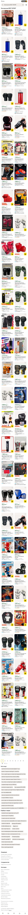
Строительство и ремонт (6, 895)
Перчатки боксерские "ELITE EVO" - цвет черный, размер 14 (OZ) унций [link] (20, 57)
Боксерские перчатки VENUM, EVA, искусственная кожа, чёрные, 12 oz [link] (6, 283)
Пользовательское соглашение (7, 901)
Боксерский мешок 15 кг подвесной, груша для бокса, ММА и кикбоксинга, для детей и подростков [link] (7, 357)
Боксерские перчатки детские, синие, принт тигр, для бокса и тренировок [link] (20, 506)
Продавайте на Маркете (6, 856)
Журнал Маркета (4, 906)
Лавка (8, 913)
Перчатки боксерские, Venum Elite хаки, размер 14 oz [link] (20, 283)
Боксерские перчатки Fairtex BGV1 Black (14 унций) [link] (19, 431)
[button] (26, 5)
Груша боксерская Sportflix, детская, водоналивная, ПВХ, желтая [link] (7, 159)
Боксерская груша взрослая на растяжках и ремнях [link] (20, 654)
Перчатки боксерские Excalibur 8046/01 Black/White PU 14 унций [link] (19, 333)
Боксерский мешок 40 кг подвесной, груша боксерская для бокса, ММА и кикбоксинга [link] (20, 728)
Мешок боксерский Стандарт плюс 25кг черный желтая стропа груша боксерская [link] (7, 309)
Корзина (19, 913)
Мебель (2, 871)
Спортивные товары (5, 891)
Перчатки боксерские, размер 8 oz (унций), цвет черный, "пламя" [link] (7, 184)
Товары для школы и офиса (6, 889)
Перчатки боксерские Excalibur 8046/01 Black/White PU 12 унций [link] (6, 654)
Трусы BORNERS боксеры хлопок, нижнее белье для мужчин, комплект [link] (7, 30)
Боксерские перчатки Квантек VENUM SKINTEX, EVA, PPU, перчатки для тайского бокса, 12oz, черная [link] (7, 381)
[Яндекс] (10, 910)
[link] (10, 769)
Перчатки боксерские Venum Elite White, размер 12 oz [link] (20, 752)
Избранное (14, 913)
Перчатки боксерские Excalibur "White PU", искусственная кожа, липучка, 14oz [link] (19, 456)
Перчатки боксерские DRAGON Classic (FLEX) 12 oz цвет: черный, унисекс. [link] (20, 581)
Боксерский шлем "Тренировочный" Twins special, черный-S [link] (6, 630)
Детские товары (4, 896)
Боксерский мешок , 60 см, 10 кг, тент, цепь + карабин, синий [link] (7, 57)
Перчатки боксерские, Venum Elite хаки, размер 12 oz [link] (20, 309)
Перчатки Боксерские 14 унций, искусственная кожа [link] (7, 235)
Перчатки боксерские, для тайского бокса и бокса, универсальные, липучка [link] (7, 108)
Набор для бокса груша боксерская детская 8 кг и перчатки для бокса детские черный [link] (7, 431)
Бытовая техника (4, 872)
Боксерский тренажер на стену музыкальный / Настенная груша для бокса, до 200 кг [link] (7, 752)
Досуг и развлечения (5, 869)
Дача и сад (3, 886)
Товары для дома (4, 879)
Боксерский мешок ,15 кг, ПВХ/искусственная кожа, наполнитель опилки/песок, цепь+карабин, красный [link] (20, 108)
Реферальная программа (6, 864)
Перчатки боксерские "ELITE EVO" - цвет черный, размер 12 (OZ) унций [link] (7, 533)
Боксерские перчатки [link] (19, 134)
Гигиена (2, 874)
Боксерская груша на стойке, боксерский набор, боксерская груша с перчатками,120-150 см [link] (20, 630)
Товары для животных (5, 893)
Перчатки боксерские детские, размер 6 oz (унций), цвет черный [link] (19, 209)
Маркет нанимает (4, 904)
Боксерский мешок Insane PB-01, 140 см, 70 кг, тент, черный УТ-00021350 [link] (7, 456)
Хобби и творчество (5, 884)
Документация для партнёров (7, 857)
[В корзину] (12, 25)
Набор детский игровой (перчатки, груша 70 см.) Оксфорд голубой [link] (7, 678)
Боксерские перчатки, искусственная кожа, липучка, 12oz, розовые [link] (19, 159)
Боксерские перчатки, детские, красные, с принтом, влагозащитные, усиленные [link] (20, 259)
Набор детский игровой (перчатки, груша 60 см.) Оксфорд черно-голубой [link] (7, 581)
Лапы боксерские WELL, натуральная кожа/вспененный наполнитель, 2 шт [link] (20, 184)
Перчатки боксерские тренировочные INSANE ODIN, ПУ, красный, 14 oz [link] (6, 259)
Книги (2, 888)
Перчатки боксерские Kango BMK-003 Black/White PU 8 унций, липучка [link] (7, 507)
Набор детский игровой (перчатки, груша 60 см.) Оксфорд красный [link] (7, 557)
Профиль (25, 913)
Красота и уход (4, 883)
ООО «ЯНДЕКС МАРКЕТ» (9, 908)
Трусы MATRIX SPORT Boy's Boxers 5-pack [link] (7, 481)
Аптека (2, 881)
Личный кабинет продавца (6, 854)
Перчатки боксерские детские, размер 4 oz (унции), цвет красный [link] (6, 209)
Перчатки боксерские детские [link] (19, 557)
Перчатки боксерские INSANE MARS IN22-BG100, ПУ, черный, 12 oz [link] (7, 333)
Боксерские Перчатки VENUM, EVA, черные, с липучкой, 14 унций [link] (6, 83)
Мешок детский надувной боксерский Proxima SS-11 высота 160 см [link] (7, 703)
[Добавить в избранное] (12, 11)
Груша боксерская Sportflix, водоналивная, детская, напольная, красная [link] (20, 83)
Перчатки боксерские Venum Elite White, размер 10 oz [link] (20, 235)
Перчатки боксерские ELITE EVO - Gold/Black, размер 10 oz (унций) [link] (20, 381)
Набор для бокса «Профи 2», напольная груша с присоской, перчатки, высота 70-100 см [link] (20, 481)
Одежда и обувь (4, 878)
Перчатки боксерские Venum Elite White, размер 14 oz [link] (20, 605)
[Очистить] (22, 4)
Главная (3, 913)
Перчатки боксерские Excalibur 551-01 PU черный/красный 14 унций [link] (20, 703)
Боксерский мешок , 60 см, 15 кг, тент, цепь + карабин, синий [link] (20, 30)
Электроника (3, 876)
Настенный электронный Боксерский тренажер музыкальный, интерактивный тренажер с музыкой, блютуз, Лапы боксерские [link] (20, 407)
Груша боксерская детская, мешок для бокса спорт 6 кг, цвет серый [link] (20, 357)
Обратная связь (4, 902)
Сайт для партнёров (5, 859)
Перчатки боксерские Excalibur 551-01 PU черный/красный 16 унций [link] (7, 728)
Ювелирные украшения (5, 898)
